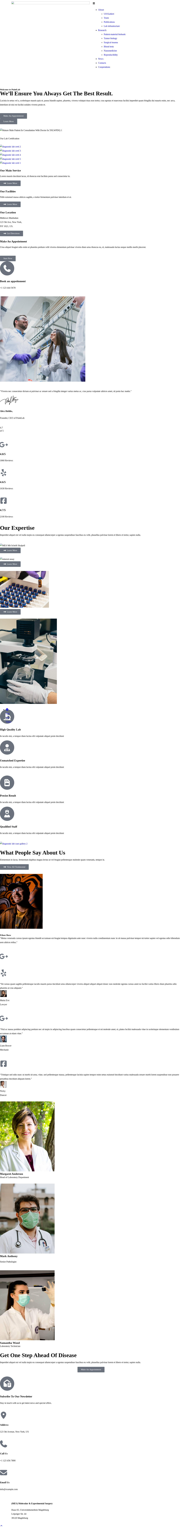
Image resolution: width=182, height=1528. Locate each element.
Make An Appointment (13, 116)
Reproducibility (111, 55)
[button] (131, 3)
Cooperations (104, 67)
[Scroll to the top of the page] (1, 1526)
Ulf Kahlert (109, 14)
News (100, 59)
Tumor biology (110, 38)
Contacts (102, 63)
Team (106, 18)
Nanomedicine (110, 50)
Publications (109, 22)
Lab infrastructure (112, 26)
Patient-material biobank (115, 34)
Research (102, 30)
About (101, 10)
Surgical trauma (111, 42)
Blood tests (109, 46)
